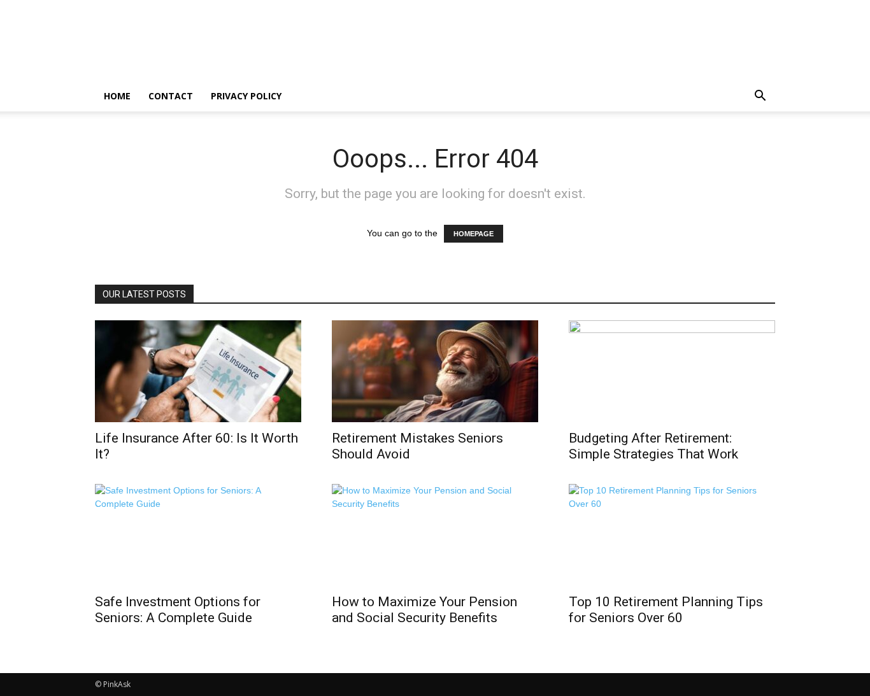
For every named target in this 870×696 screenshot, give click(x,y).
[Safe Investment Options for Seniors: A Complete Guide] (198, 535)
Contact (170, 96)
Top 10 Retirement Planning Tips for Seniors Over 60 (666, 609)
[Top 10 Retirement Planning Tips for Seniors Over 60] (672, 535)
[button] (760, 97)
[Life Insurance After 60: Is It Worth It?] (198, 371)
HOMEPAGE (473, 234)
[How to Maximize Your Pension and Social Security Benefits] (435, 535)
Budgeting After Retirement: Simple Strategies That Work (653, 446)
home (117, 96)
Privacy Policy (246, 96)
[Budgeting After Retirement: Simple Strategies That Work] (672, 371)
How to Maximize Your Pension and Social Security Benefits (424, 609)
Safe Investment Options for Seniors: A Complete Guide (177, 609)
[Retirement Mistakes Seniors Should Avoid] (435, 371)
